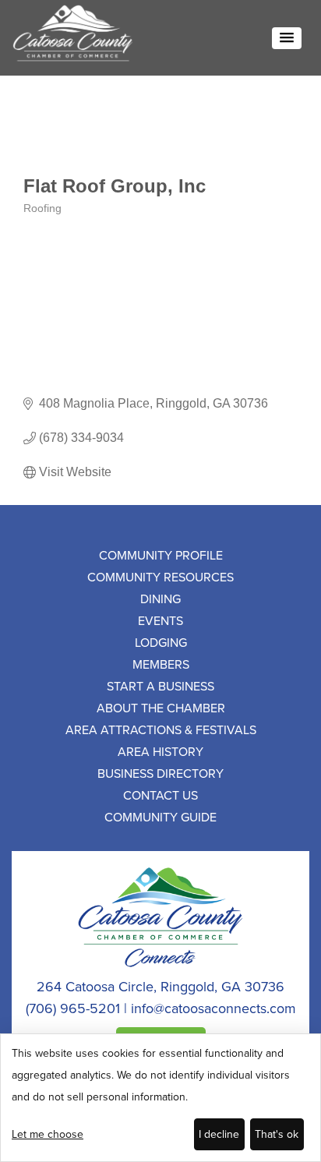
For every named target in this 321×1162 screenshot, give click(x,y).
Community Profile (161, 554)
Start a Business (160, 685)
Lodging (161, 642)
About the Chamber (161, 707)
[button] (287, 38)
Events (160, 620)
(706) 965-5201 (73, 1008)
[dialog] (160, 1097)
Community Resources (160, 576)
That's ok (276, 1134)
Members (160, 664)
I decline (219, 1134)
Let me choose (47, 1134)
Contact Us (160, 795)
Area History (160, 751)
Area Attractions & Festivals (160, 729)
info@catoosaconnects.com (213, 1008)
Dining (160, 598)
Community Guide (160, 816)
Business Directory (160, 773)
